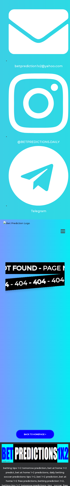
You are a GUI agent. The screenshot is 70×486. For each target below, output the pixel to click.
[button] (63, 231)
